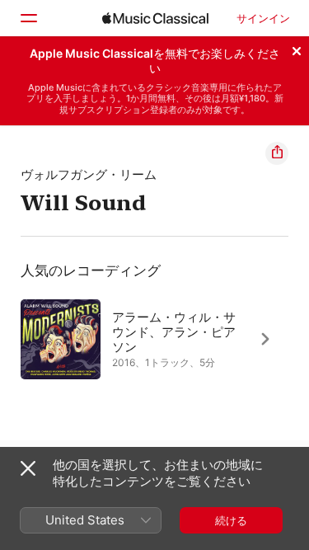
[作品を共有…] (276, 153)
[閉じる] (296, 48)
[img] (155, 18)
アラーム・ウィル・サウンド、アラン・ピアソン (174, 332)
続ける (231, 520)
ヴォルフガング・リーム (89, 174)
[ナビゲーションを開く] (28, 18)
